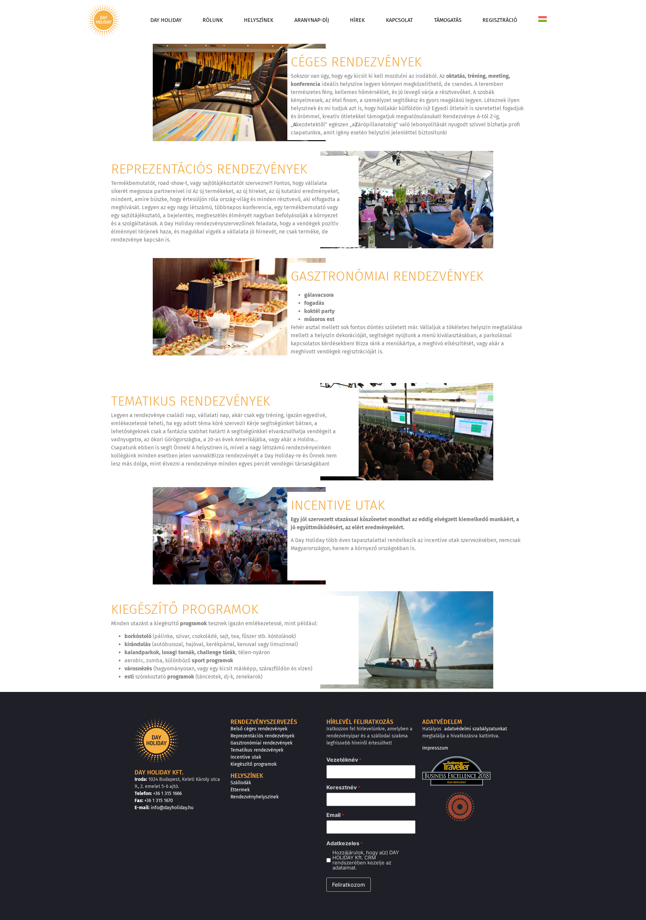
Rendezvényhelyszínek (254, 797)
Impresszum (435, 748)
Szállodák (240, 783)
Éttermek (240, 790)
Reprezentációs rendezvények (262, 736)
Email (335, 815)
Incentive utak (245, 757)
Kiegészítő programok (253, 764)
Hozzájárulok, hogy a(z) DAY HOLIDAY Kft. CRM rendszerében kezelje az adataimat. (365, 860)
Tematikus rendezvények (256, 750)
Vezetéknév (343, 759)
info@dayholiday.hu (172, 808)
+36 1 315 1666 (167, 793)
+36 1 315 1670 (158, 800)
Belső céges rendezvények (258, 729)
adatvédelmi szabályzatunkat (475, 729)
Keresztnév (343, 787)
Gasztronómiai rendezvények (261, 743)
